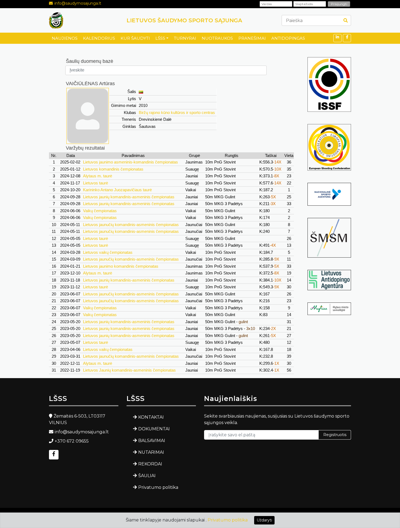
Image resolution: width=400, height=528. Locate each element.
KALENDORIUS (99, 38)
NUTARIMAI (151, 452)
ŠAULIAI (147, 475)
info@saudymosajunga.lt (77, 3)
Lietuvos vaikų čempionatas (108, 252)
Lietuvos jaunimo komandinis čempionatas (120, 266)
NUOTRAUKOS (217, 38)
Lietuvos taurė (95, 183)
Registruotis (334, 434)
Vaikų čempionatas (100, 210)
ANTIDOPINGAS (288, 38)
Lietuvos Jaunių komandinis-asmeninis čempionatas (129, 370)
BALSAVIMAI (151, 440)
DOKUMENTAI (154, 428)
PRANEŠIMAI (252, 38)
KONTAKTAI (151, 417)
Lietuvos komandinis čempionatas (113, 169)
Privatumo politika (158, 487)
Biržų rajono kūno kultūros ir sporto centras (177, 112)
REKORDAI (150, 464)
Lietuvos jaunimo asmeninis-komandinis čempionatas (130, 162)
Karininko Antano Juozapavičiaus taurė (117, 189)
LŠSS (160, 38)
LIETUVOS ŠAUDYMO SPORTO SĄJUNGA (184, 20)
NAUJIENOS (65, 38)
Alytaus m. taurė (97, 176)
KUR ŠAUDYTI (135, 38)
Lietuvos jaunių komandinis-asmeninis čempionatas (128, 196)
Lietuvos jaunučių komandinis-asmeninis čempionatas (131, 224)
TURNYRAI (185, 38)
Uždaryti (264, 520)
